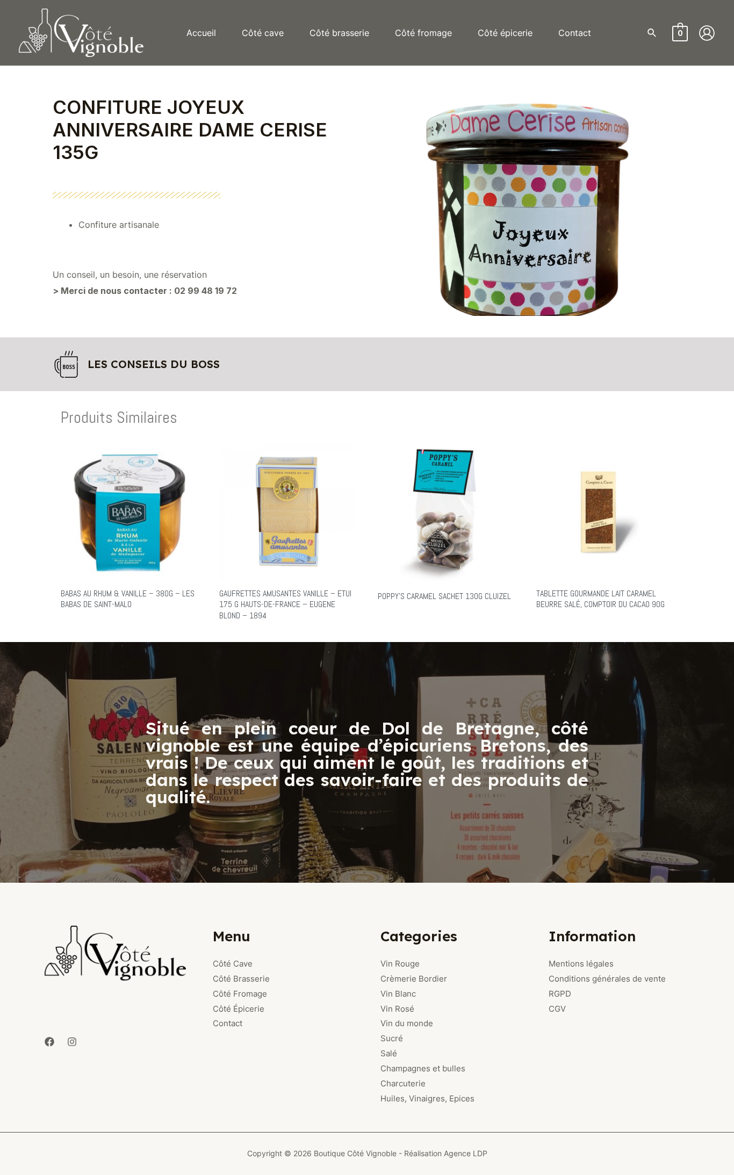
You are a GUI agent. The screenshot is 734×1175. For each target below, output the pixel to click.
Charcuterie (403, 1083)
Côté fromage (423, 32)
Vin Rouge (400, 963)
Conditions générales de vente (607, 979)
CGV (557, 1009)
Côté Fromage (240, 994)
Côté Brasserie (241, 979)
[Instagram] (72, 1042)
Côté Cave (233, 963)
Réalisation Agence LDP (445, 1153)
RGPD (560, 994)
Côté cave (263, 32)
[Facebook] (49, 1042)
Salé (388, 1053)
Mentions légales (581, 963)
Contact (574, 32)
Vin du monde (406, 1023)
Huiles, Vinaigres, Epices (427, 1098)
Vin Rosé (397, 1009)
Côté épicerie (505, 32)
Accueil (201, 32)
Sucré (391, 1038)
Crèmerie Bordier (413, 979)
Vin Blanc (398, 994)
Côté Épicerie (238, 1009)
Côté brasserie (339, 32)
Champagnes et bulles (422, 1068)
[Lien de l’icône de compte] (707, 33)
